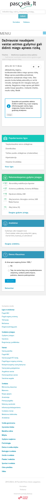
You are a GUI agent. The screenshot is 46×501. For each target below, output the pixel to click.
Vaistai (4, 348)
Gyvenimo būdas (8, 427)
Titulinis (5, 55)
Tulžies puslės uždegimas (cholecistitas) (22, 153)
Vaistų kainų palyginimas (11, 368)
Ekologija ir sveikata (9, 451)
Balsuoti (10, 281)
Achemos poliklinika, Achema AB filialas (24, 189)
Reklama (26, 22)
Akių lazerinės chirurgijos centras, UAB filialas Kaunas (23, 201)
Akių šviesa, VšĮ (14, 207)
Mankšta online (7, 431)
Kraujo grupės (7, 394)
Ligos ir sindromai (8, 310)
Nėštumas (5, 323)
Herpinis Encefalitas (13, 161)
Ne (11, 266)
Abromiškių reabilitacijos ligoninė (21, 184)
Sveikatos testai (7, 411)
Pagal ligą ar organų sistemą (12, 361)
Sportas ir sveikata (8, 463)
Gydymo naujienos (9, 439)
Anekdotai (5, 418)
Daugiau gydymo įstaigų (18, 213)
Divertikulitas (11, 148)
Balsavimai (9, 288)
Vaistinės (5, 339)
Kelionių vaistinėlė (8, 404)
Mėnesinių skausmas (9, 387)
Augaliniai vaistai (8, 372)
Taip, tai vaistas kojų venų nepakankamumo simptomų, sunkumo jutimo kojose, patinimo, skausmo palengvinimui (26, 272)
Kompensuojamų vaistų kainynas (14, 365)
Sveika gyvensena (8, 423)
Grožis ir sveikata (8, 455)
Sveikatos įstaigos (8, 332)
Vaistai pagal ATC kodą (10, 358)
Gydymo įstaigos (8, 336)
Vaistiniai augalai (8, 378)
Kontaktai (16, 22)
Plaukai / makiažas (8, 459)
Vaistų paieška (7, 351)
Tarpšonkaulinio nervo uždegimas (19, 144)
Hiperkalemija (11, 157)
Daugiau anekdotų (12, 244)
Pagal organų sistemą (10, 317)
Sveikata (5, 384)
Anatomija (5, 397)
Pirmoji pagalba (7, 401)
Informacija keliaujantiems (11, 408)
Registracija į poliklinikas (10, 342)
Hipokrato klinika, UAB (17, 194)
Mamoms (5, 390)
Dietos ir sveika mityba (10, 447)
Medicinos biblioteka (9, 414)
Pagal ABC (5, 313)
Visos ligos (9, 167)
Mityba (4, 435)
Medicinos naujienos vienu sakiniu (24, 55)
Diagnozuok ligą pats (9, 327)
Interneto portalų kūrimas (23, 494)
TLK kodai (5, 320)
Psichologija (6, 443)
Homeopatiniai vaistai (10, 375)
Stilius (4, 471)
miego (9, 115)
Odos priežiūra (7, 467)
